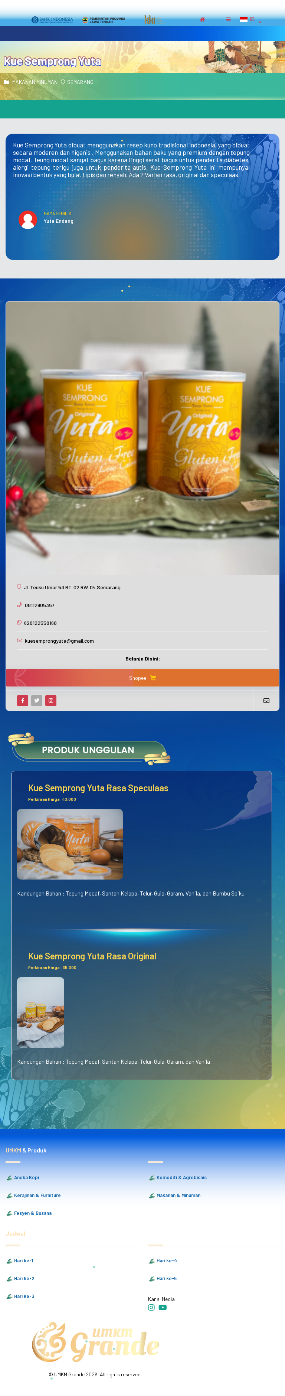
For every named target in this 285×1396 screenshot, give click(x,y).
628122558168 (40, 623)
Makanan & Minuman (177, 1195)
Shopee (137, 678)
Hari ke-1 (23, 1260)
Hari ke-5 (166, 1278)
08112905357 (40, 605)
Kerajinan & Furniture (37, 1195)
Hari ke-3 (23, 1296)
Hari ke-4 (166, 1260)
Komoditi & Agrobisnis (181, 1177)
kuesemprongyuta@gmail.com (59, 640)
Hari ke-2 (24, 1278)
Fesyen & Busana (32, 1213)
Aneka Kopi (26, 1177)
